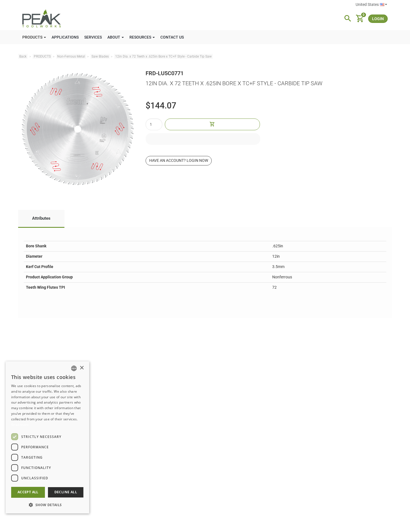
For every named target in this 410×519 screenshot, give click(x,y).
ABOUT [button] (114, 37)
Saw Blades (100, 56)
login (378, 18)
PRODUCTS (42, 56)
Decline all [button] (65, 492)
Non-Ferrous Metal (71, 56)
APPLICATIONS (65, 37)
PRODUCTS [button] (32, 37)
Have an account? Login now (178, 160)
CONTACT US (172, 37)
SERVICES (93, 37)
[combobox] (74, 368)
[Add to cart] (212, 124)
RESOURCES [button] (140, 37)
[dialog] (47, 437)
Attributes (41, 218)
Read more (20, 424)
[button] (47, 504)
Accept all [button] (28, 492)
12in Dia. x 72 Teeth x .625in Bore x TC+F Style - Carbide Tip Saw (163, 56)
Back (22, 56)
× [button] (81, 368)
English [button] (371, 5)
